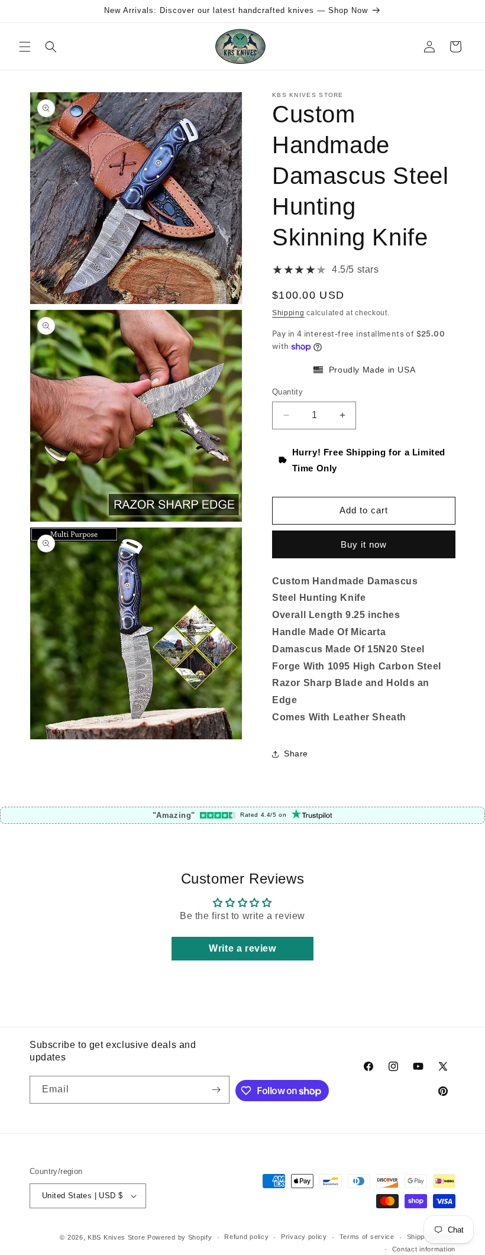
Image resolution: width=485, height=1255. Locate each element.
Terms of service (367, 1236)
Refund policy (246, 1236)
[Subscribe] (216, 1090)
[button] (25, 47)
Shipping (288, 313)
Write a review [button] (242, 948)
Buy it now (364, 544)
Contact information (423, 1249)
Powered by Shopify (179, 1237)
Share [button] (296, 753)
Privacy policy (304, 1236)
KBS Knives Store (116, 1237)
